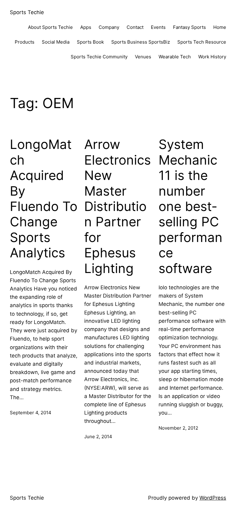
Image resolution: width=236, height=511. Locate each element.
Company (109, 27)
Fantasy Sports (189, 27)
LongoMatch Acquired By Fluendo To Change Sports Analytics (43, 198)
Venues (143, 57)
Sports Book (90, 42)
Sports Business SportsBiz (140, 42)
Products (24, 42)
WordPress (212, 498)
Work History (212, 57)
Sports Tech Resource (201, 42)
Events (158, 27)
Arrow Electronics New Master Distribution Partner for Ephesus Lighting (117, 206)
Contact (135, 27)
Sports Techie (27, 12)
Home (219, 27)
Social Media (55, 42)
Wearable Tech (175, 57)
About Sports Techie (50, 27)
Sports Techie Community (99, 57)
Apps (85, 27)
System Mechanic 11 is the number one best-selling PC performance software (190, 206)
